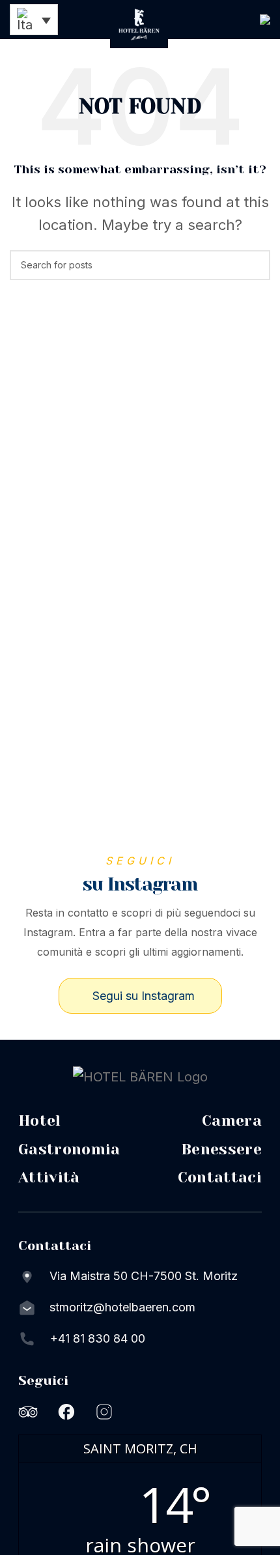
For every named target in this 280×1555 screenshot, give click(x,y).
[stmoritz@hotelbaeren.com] (27, 1307)
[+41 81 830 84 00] (27, 1339)
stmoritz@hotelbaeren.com (122, 1307)
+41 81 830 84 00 (97, 1338)
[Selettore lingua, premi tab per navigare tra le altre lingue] (34, 19)
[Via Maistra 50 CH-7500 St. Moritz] (27, 1276)
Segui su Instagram (143, 996)
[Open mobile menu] (265, 20)
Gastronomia (69, 1149)
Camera (232, 1121)
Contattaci (220, 1177)
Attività (49, 1177)
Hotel (39, 1121)
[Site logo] (139, 23)
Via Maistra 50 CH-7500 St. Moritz (143, 1276)
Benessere (221, 1149)
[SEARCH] (255, 265)
